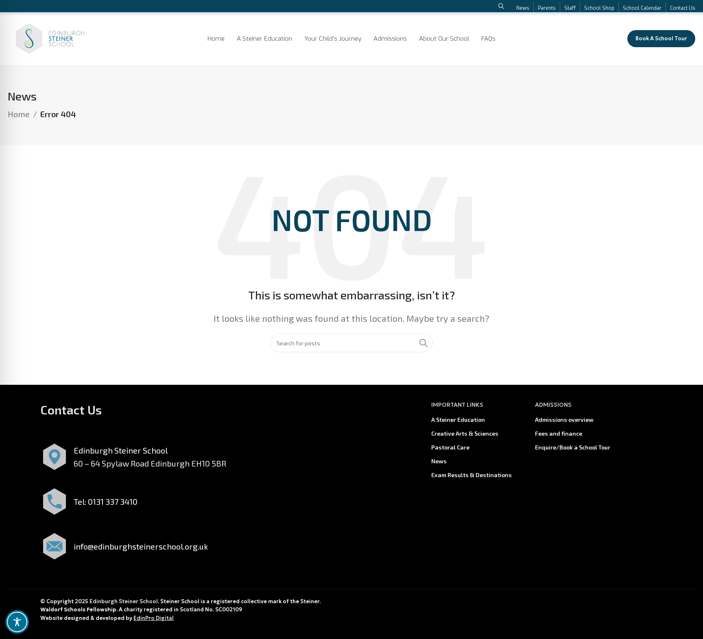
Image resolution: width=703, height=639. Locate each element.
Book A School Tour (661, 38)
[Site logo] (50, 37)
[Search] (423, 343)
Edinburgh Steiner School (124, 601)
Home (19, 114)
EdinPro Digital (153, 618)
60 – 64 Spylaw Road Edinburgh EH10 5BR (150, 463)
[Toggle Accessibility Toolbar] (17, 622)
